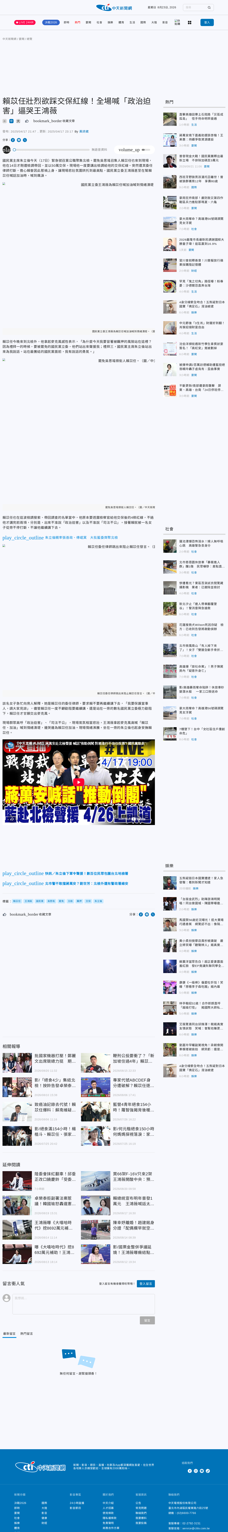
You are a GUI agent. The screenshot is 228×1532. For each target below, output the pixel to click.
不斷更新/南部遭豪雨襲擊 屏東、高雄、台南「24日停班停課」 (170, 390)
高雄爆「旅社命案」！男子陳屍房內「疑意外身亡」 (170, 671)
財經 (194, 270)
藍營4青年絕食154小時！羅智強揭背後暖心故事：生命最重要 (95, 1111)
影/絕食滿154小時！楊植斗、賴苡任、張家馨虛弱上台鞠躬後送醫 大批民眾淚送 (17, 1136)
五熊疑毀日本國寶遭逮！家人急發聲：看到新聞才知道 (170, 883)
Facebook (190, 1471)
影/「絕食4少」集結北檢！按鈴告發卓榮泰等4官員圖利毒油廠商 (17, 1087)
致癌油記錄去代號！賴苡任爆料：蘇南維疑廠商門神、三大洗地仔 (17, 1111)
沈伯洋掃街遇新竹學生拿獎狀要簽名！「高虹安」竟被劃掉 (170, 348)
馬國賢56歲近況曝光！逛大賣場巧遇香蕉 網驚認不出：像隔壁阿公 (170, 924)
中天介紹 (108, 1503)
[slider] (51, 150)
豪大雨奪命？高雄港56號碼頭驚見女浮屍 (170, 223)
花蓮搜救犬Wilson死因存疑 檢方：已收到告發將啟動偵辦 (170, 629)
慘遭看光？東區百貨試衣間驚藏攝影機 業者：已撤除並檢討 (170, 588)
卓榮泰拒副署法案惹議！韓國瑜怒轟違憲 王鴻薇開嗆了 (17, 1205)
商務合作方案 (111, 1528)
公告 (138, 1503)
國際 (143, 22)
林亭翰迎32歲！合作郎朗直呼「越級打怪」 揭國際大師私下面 (170, 1008)
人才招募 (108, 1508)
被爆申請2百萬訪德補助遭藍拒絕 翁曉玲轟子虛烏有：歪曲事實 (170, 369)
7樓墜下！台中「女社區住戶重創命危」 (170, 734)
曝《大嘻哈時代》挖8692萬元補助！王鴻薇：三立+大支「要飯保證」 (17, 1254)
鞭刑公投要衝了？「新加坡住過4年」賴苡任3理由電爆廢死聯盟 (95, 1063)
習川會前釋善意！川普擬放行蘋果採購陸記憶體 (170, 265)
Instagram (196, 1471)
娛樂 (110, 22)
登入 (207, 22)
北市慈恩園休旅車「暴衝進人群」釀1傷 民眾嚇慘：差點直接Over (170, 567)
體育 (121, 22)
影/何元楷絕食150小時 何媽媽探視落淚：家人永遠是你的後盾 (95, 1136)
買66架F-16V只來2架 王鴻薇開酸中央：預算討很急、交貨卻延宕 (95, 1181)
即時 (66, 22)
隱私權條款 (110, 1518)
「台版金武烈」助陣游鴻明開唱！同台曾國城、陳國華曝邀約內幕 (170, 903)
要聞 (88, 22)
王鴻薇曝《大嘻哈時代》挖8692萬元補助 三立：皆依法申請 (17, 1230)
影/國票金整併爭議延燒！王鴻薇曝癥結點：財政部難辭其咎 (95, 1254)
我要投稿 (141, 1523)
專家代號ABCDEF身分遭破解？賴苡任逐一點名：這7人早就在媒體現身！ (95, 1087)
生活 (132, 22)
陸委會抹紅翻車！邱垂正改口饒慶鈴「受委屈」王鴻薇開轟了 (17, 1181)
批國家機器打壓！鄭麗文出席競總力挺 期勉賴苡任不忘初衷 (17, 1063)
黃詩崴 (84, 131)
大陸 (154, 22)
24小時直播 (77, 1503)
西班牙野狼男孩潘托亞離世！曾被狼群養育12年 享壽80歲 (170, 181)
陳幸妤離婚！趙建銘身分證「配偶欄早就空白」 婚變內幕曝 (95, 1230)
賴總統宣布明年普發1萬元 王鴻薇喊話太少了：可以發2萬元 (95, 1205)
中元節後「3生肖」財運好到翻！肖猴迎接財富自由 (170, 327)
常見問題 (141, 1508)
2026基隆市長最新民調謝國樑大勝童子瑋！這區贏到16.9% (170, 244)
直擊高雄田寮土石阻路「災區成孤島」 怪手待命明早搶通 (170, 119)
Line (202, 1471)
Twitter (184, 1471)
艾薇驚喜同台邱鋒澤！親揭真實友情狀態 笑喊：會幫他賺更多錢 (170, 1029)
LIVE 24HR (26, 22)
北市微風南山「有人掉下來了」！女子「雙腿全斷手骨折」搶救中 (170, 650)
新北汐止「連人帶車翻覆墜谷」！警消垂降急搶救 (170, 608)
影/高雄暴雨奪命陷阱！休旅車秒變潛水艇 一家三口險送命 (170, 692)
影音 (165, 22)
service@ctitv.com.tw (196, 1528)
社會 (99, 22)
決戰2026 (51, 22)
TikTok (208, 1471)
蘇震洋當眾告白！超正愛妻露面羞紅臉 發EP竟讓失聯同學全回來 (170, 966)
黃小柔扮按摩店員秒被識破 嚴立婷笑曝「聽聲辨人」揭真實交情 (170, 945)
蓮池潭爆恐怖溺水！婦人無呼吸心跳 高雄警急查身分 (170, 546)
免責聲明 (108, 1523)
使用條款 (108, 1513)
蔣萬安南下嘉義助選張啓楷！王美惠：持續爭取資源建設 (170, 140)
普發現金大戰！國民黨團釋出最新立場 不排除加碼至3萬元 (170, 161)
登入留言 (146, 1283)
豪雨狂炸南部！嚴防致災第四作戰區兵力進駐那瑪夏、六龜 (170, 202)
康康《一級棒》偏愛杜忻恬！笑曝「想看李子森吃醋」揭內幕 (170, 987)
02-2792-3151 (191, 1523)
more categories (190, 22)
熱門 (77, 22)
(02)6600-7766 (186, 1513)
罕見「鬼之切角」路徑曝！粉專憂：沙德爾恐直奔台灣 (170, 286)
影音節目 (75, 1508)
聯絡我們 (141, 1513)
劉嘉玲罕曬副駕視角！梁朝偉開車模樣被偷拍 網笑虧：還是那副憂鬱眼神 (170, 1049)
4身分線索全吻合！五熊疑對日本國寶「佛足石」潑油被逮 (170, 307)
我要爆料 (141, 1518)
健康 (44, 1518)
